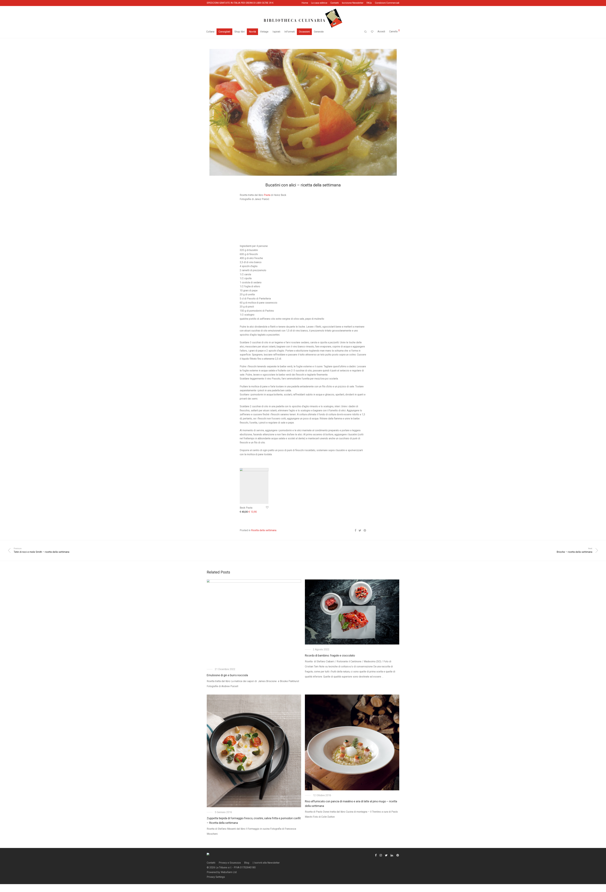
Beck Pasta (246, 507)
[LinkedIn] (392, 854)
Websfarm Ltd (229, 872)
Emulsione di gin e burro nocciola (227, 675)
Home (305, 3)
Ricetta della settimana (263, 530)
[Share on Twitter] (360, 530)
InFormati (289, 31)
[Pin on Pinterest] (365, 530)
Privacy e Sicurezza (230, 862)
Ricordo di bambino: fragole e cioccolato (330, 655)
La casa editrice (319, 3)
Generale (319, 31)
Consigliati (224, 31)
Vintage (264, 31)
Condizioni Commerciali (387, 3)
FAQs (369, 3)
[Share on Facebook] (355, 530)
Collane (210, 31)
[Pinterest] (397, 854)
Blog (246, 862)
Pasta (267, 195)
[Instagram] (381, 854)
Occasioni (304, 31)
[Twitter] (386, 854)
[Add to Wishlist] (266, 507)
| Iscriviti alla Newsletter (266, 862)
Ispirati (276, 31)
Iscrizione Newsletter (352, 3)
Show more (244, 511)
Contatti (334, 3)
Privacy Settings (216, 876)
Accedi (381, 31)
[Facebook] (376, 854)
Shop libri (239, 31)
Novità (252, 31)
